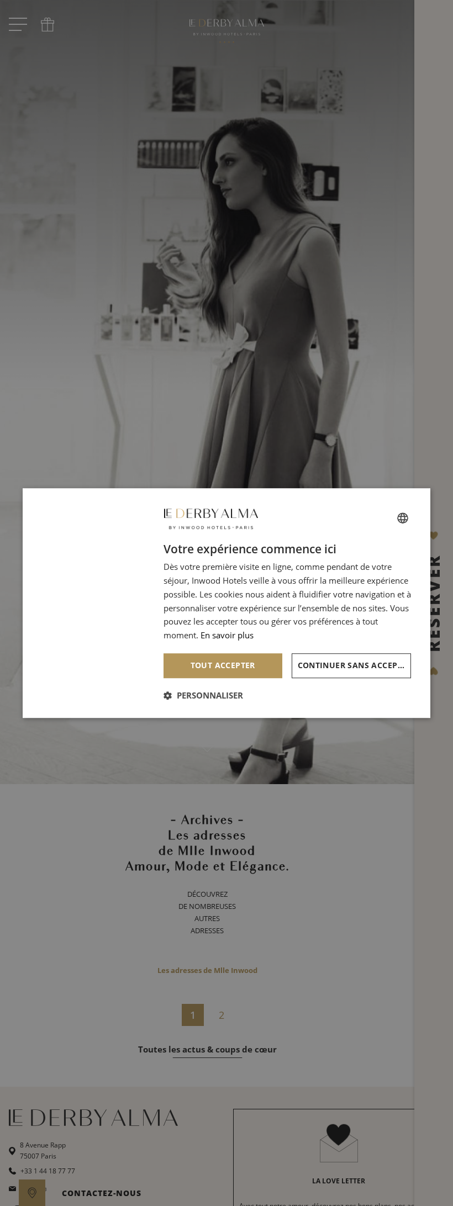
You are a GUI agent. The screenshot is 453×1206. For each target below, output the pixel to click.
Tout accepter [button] (223, 665)
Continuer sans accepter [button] (355, 665)
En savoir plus (227, 635)
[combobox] (402, 517)
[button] (203, 695)
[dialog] (226, 603)
